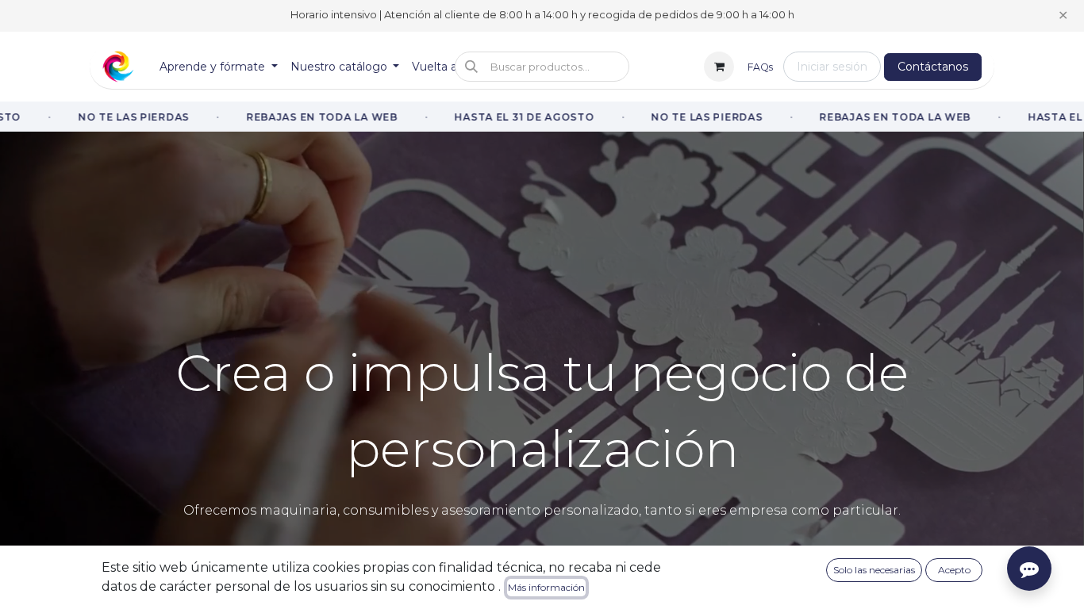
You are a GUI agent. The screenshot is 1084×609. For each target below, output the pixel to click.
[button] (542, 67)
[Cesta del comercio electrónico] (719, 67)
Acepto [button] (954, 570)
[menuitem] (218, 67)
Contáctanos (933, 66)
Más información (546, 587)
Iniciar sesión (832, 66)
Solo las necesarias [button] (874, 570)
